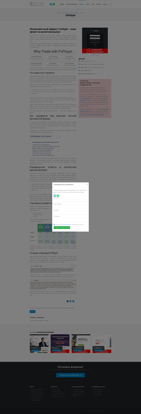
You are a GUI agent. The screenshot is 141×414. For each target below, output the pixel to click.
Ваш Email (56, 210)
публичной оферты (66, 224)
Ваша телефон (57, 204)
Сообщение (57, 216)
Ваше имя (56, 197)
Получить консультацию (62, 227)
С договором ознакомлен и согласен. (69, 224)
